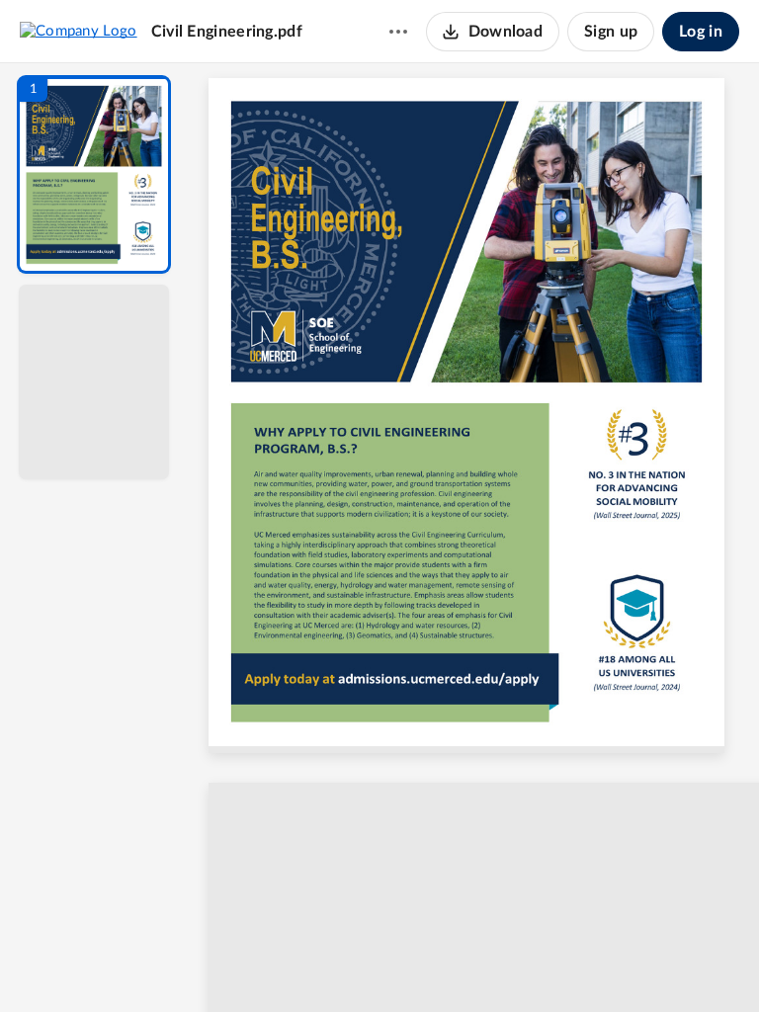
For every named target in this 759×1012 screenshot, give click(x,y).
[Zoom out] (476, 963)
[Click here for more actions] (398, 31)
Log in (700, 32)
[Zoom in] (543, 963)
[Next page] (435, 963)
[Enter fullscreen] (656, 963)
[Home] (78, 31)
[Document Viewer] (474, 537)
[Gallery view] (620, 963)
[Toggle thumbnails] (292, 963)
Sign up (610, 32)
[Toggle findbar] (328, 963)
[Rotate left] (583, 963)
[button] (94, 174)
